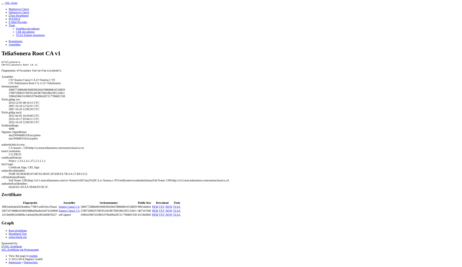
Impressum (15, 262)
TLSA (176, 206)
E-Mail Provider (18, 22)
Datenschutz (31, 262)
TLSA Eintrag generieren (30, 35)
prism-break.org (18, 237)
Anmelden (15, 44)
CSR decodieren (25, 31)
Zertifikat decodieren (28, 28)
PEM (155, 206)
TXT (162, 206)
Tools (12, 25)
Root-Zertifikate (18, 230)
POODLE (14, 18)
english (33, 255)
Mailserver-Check (19, 9)
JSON (168, 206)
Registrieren (15, 41)
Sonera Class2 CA (69, 206)
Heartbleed (22, 15)
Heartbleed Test (18, 233)
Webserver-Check (19, 12)
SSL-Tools (11, 3)
